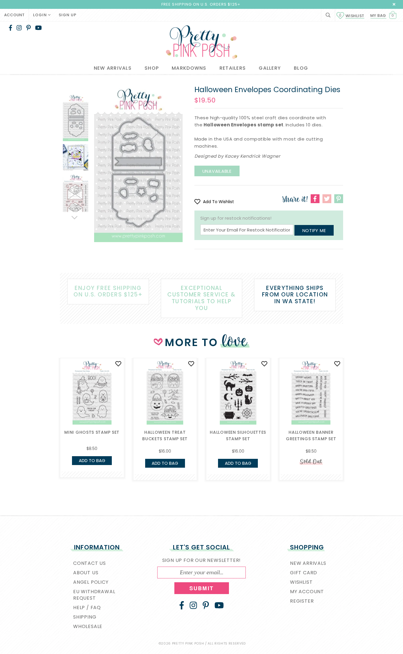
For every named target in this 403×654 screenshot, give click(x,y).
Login (40, 15)
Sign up (67, 15)
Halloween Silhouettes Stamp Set (238, 435)
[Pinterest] (28, 28)
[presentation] (51, 404)
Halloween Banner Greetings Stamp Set (311, 435)
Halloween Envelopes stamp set (244, 125)
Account (14, 15)
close (394, 4)
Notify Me (314, 230)
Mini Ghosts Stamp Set (91, 432)
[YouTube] (38, 28)
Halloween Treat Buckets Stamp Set (165, 435)
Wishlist (351, 16)
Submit (201, 588)
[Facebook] (10, 28)
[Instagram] (19, 28)
